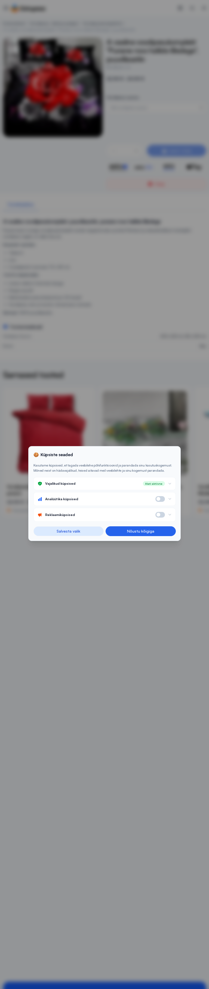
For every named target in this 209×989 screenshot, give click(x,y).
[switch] (160, 499)
